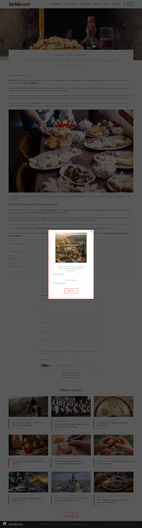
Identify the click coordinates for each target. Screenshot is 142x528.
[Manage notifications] (4, 523)
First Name (71, 271)
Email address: (71, 280)
